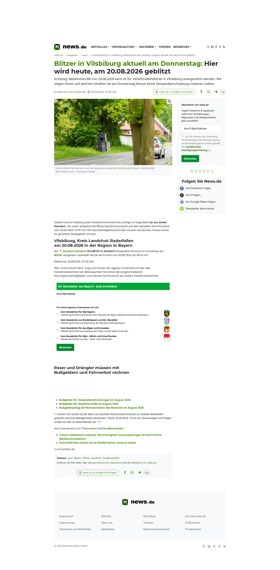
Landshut (96, 457)
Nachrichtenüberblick (156, 529)
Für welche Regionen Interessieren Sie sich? (79, 307)
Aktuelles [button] (99, 46)
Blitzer (86, 457)
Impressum (66, 516)
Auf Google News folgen (200, 202)
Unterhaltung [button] (123, 46)
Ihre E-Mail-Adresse (67, 293)
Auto (70, 457)
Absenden (65, 347)
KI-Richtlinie (192, 522)
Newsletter (108, 529)
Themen (164, 46)
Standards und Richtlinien (75, 529)
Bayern (78, 457)
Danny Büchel (77, 92)
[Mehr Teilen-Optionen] (223, 92)
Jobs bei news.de (195, 516)
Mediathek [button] (181, 46)
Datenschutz (67, 522)
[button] (174, 92)
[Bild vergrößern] (169, 101)
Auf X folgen (193, 195)
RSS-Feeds (149, 516)
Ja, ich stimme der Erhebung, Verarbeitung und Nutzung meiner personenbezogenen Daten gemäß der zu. (200, 143)
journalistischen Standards (107, 462)
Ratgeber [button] (147, 46)
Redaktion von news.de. (144, 462)
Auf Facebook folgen (198, 188)
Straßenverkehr (111, 457)
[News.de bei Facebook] (216, 46)
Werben (106, 516)
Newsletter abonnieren (199, 208)
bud (56, 449)
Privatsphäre (193, 529)
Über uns (107, 522)
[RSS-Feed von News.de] (224, 46)
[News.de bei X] (220, 46)
